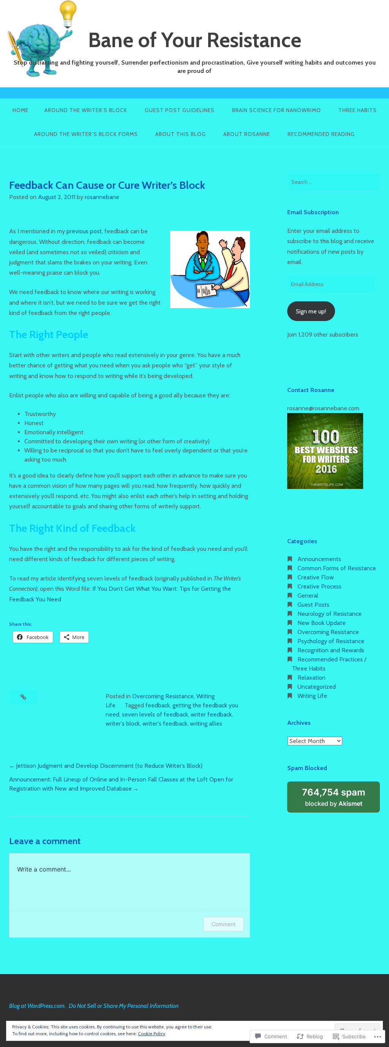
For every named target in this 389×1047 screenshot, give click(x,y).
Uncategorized (316, 686)
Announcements (319, 559)
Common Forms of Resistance (336, 568)
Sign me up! (311, 311)
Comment (224, 924)
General (307, 595)
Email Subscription (313, 212)
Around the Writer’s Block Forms (86, 134)
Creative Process (319, 586)
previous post (84, 231)
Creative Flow (315, 577)
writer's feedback (164, 723)
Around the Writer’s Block (85, 110)
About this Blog (180, 134)
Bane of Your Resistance (194, 39)
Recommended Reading (321, 134)
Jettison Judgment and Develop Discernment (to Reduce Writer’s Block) (109, 765)
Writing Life (312, 695)
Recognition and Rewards (330, 650)
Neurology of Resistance (329, 613)
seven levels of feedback (155, 714)
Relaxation (311, 677)
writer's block (123, 723)
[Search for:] (333, 182)
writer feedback (211, 714)
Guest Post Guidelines (180, 110)
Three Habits (357, 110)
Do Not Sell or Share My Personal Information (124, 1005)
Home (20, 110)
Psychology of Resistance (330, 641)
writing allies (206, 723)
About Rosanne (246, 134)
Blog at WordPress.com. (37, 1005)
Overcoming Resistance (163, 696)
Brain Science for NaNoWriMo (276, 110)
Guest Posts (313, 604)
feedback (157, 705)
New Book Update (321, 622)
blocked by (341, 800)
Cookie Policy (151, 1033)
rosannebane (102, 197)
